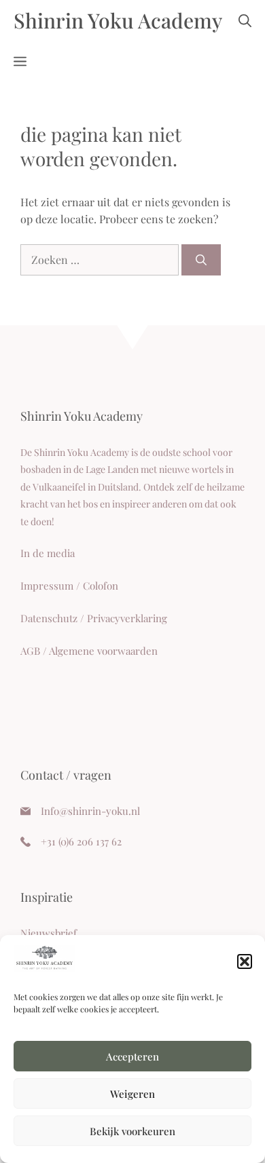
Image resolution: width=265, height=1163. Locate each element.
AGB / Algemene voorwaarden (89, 650)
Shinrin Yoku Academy (118, 20)
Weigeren (132, 1094)
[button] (244, 961)
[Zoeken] (201, 259)
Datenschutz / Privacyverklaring (93, 618)
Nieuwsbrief (48, 933)
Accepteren (132, 1056)
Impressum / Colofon (69, 585)
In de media (47, 553)
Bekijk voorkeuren (132, 1131)
